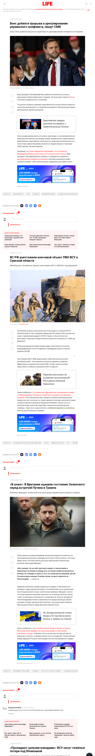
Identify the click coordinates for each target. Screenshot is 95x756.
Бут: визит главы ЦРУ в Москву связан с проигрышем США (15, 735)
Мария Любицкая (23, 186)
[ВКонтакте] (35, 206)
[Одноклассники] (39, 206)
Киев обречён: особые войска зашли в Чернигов (15, 246)
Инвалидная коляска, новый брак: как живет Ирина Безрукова (64, 238)
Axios (70, 97)
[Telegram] (31, 206)
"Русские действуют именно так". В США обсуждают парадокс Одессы (39, 238)
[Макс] (26, 206)
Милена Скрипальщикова (25, 663)
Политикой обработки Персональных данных (49, 9)
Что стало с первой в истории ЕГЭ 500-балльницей (64, 246)
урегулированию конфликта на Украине (32, 159)
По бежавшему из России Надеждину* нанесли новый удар (64, 735)
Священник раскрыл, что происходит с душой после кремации (14, 238)
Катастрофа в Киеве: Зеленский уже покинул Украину (37, 726)
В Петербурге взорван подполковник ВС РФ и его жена (63, 726)
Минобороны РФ (24, 324)
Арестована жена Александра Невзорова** (40, 246)
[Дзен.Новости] (22, 206)
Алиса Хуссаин (23, 435)
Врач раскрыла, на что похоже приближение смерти (40, 734)
